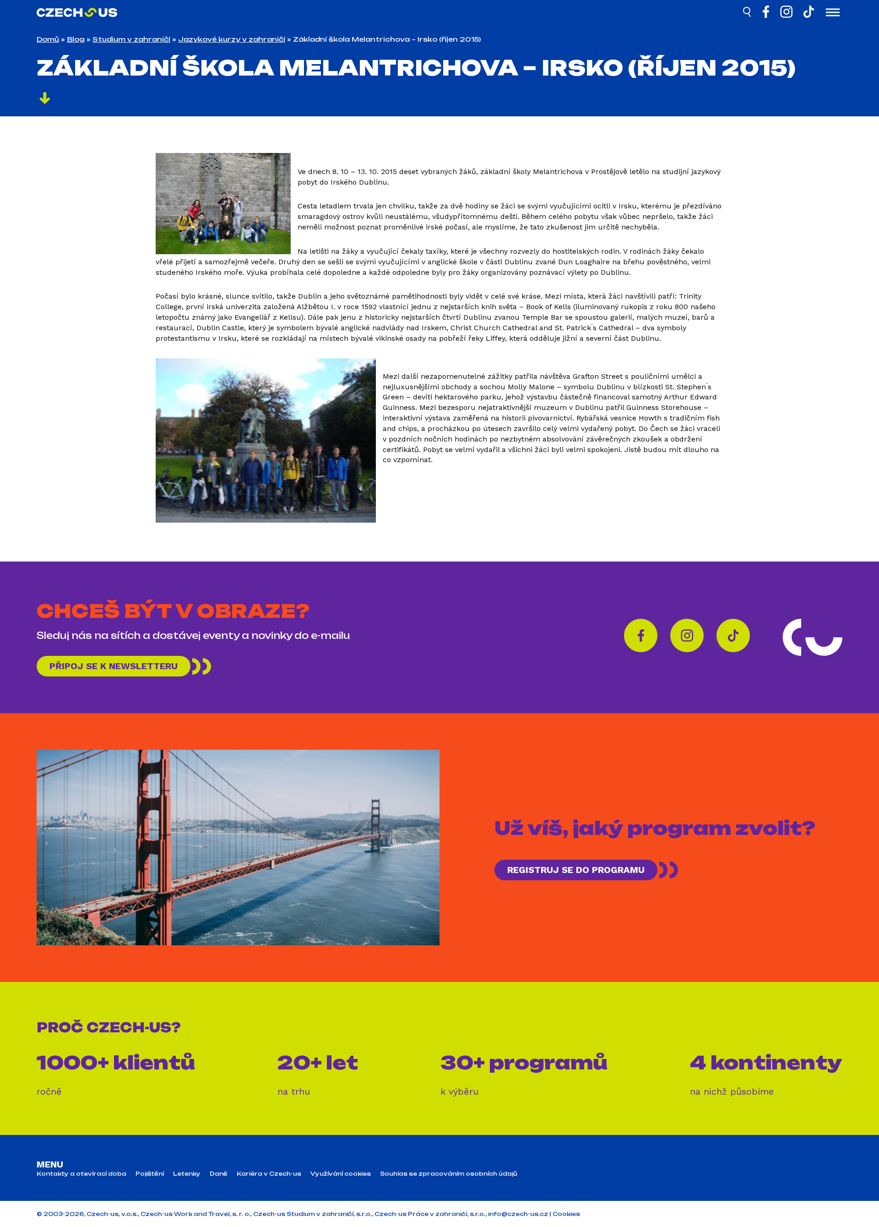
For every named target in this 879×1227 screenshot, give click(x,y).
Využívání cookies (340, 1174)
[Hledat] (748, 13)
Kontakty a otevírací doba (81, 1174)
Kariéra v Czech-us (269, 1174)
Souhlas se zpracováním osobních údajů (448, 1174)
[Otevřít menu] (832, 13)
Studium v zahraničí (131, 39)
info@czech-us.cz (518, 1214)
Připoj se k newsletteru (113, 665)
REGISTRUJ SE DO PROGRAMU (576, 869)
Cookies (566, 1214)
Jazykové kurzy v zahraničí (231, 39)
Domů (48, 39)
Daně (219, 1174)
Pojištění (150, 1174)
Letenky (187, 1174)
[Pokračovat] (45, 99)
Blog (76, 39)
